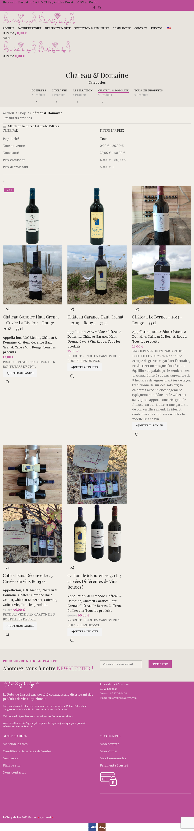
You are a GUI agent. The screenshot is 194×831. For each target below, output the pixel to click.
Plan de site (11, 765)
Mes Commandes (113, 758)
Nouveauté (11, 153)
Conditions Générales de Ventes (27, 751)
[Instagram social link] (99, 8)
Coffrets (50, 600)
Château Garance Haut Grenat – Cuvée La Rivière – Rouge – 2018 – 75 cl (31, 322)
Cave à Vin (23, 347)
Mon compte (109, 744)
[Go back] (97, 66)
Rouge (36, 347)
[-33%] (96, 474)
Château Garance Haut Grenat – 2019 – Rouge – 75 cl (95, 319)
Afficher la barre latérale (28, 126)
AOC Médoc (31, 338)
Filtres (54, 126)
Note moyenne (14, 146)
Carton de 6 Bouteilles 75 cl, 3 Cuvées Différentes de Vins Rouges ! (94, 581)
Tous (103, 139)
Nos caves (10, 758)
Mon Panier (109, 751)
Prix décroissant (15, 167)
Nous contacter (14, 772)
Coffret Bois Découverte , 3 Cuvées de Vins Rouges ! (28, 578)
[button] (20, 373)
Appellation (12, 338)
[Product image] (32, 275)
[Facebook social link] (94, 8)
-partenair (45, 817)
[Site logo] (20, 18)
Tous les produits (145, 341)
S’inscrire (160, 664)
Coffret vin (11, 605)
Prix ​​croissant (14, 160)
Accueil (8, 113)
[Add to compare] (7, 309)
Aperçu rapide (7, 382)
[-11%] (32, 474)
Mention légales (15, 744)
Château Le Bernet (161, 336)
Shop (22, 113)
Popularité (11, 139)
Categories (97, 82)
